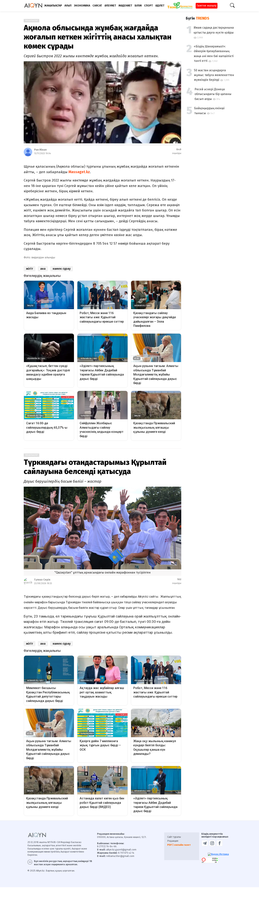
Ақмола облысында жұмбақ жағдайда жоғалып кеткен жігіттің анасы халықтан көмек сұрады (97, 37)
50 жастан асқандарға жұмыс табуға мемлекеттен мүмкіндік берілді (214, 75)
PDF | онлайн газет (179, 844)
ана (43, 268)
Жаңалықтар (31, 21)
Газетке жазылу (207, 5)
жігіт (29, 268)
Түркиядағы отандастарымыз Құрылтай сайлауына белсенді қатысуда (95, 467)
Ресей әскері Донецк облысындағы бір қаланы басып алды (213, 94)
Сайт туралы (174, 836)
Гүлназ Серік (42, 579)
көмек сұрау (62, 268)
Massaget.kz (79, 172)
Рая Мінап (40, 149)
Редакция (172, 840)
